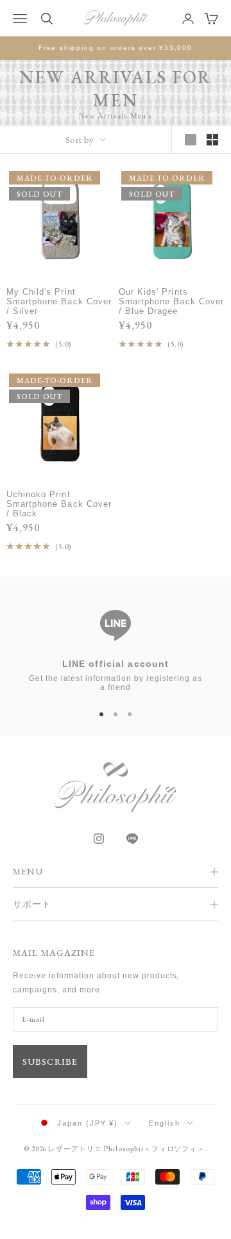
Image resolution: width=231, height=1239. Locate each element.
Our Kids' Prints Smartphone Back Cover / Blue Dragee (171, 301)
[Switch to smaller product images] (212, 139)
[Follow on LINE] (132, 838)
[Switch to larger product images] (190, 139)
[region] (115, 644)
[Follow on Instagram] (98, 838)
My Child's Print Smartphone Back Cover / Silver (59, 301)
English (164, 1123)
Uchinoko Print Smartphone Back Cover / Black (59, 503)
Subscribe (50, 1061)
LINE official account (115, 664)
